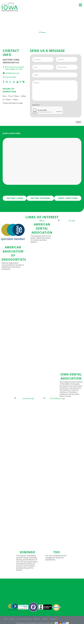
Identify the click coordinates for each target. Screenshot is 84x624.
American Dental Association (42, 228)
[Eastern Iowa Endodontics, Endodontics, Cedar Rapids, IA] (45, 607)
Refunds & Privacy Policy (45, 623)
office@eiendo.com (12, 73)
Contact (45, 619)
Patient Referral (40, 198)
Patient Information (24, 619)
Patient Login (15, 198)
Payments (53, 619)
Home (5, 619)
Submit (78, 122)
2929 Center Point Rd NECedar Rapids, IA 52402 (14, 68)
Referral (37, 619)
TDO (56, 552)
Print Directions (68, 198)
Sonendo (27, 552)
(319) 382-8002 (10, 77)
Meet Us (12, 619)
